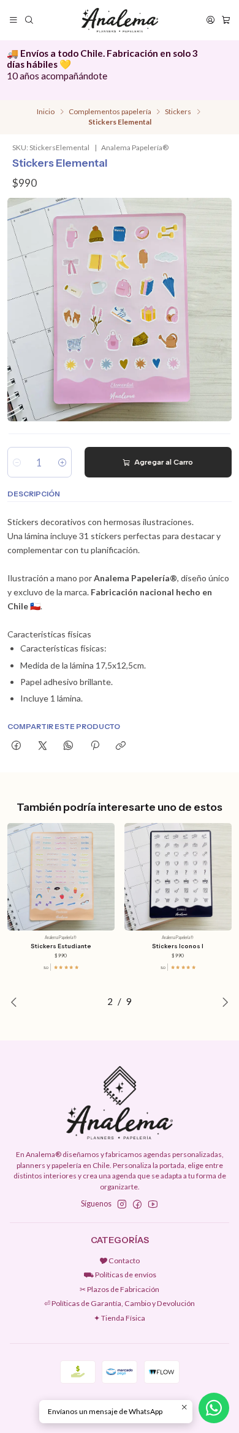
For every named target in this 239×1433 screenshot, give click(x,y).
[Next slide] (222, 1002)
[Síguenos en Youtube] (153, 1204)
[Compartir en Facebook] (16, 746)
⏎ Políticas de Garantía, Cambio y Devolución (119, 1303)
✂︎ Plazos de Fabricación (119, 1289)
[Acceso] (210, 20)
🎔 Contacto (119, 1260)
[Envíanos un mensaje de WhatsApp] (214, 1408)
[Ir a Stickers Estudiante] (61, 876)
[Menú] (14, 20)
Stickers (178, 111)
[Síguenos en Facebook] (137, 1204)
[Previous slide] (16, 1002)
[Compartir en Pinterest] (95, 746)
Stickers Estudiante (61, 946)
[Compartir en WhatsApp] (68, 746)
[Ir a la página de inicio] (119, 20)
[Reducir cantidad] (17, 462)
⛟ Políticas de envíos (119, 1274)
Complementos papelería (110, 111)
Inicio (46, 111)
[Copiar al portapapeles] (120, 746)
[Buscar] (29, 20)
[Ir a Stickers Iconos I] (178, 876)
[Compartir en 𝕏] (42, 746)
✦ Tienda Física (119, 1317)
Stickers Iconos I (177, 946)
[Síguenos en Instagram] (121, 1204)
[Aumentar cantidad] (62, 462)
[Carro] (225, 20)
